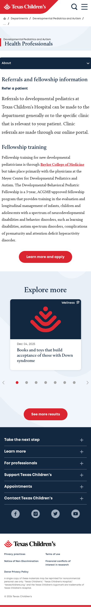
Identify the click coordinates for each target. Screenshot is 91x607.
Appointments (18, 486)
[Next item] (86, 383)
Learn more (15, 451)
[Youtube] (75, 513)
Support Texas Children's (28, 475)
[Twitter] (55, 513)
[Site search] (74, 7)
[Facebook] (15, 513)
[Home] (4, 18)
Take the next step (22, 440)
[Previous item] (5, 383)
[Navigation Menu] (84, 7)
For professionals (20, 463)
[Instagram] (35, 513)
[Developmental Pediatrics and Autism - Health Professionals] (29, 7)
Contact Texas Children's (28, 498)
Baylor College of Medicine (62, 164)
